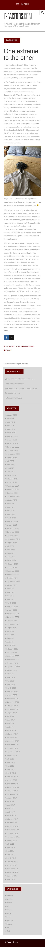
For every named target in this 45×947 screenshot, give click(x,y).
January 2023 (11, 567)
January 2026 (11, 440)
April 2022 (10, 599)
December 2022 (12, 571)
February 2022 (12, 606)
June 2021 (10, 635)
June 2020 (10, 677)
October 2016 (12, 833)
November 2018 (12, 745)
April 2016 (10, 854)
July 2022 (10, 589)
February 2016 (12, 862)
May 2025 (10, 468)
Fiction (9, 903)
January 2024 (11, 525)
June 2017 (10, 805)
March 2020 (11, 688)
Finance (9, 910)
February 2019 (12, 734)
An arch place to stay (15, 383)
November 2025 (12, 447)
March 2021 (11, 645)
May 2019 (10, 723)
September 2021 (13, 624)
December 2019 (12, 698)
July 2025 (10, 461)
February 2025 (12, 479)
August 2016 (11, 840)
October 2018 (12, 748)
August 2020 (11, 670)
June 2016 (10, 847)
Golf (8, 931)
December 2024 (12, 486)
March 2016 (11, 858)
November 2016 (12, 830)
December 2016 (12, 826)
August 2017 (11, 798)
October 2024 (12, 493)
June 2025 (10, 464)
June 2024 (10, 507)
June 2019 (10, 720)
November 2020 (12, 659)
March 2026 (11, 433)
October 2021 (12, 620)
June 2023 (10, 550)
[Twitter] (11, 337)
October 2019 (12, 706)
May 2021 (10, 638)
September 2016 (13, 837)
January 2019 (11, 737)
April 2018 (10, 769)
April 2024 (10, 514)
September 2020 (13, 667)
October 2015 (12, 876)
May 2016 (10, 851)
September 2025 (13, 454)
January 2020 (11, 695)
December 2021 (12, 613)
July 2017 (10, 801)
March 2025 (11, 475)
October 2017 (12, 791)
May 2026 (10, 426)
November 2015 (12, 872)
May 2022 (10, 596)
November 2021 (12, 617)
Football (9, 920)
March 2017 (11, 815)
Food (8, 917)
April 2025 (10, 472)
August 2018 (11, 755)
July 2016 (10, 844)
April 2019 (10, 727)
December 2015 (12, 869)
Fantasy (9, 895)
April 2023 (10, 557)
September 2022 (13, 581)
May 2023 (10, 553)
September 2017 (13, 794)
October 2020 (12, 663)
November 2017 (12, 787)
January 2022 (11, 610)
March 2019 (11, 730)
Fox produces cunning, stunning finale (22, 388)
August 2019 (11, 713)
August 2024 (11, 500)
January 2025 (11, 482)
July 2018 (10, 759)
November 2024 (12, 489)
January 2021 (11, 652)
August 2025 (11, 457)
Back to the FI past (14, 398)
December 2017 (12, 784)
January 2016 (11, 865)
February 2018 (12, 776)
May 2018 (10, 766)
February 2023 (12, 564)
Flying (8, 913)
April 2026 (10, 429)
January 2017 (11, 823)
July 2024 (10, 503)
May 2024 (10, 511)
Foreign (9, 924)
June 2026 (10, 422)
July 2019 (10, 716)
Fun (7, 927)
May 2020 (10, 681)
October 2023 (12, 535)
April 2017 (10, 812)
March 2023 (11, 560)
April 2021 (10, 642)
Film (8, 906)
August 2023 (11, 542)
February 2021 (12, 649)
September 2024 (13, 496)
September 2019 (13, 709)
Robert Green (28, 346)
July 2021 (10, 631)
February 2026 (12, 436)
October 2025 (12, 450)
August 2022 (11, 585)
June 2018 (10, 762)
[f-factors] (18, 15)
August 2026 (11, 415)
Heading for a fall (13, 393)
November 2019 (12, 702)
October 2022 (12, 578)
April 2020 (10, 684)
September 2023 (13, 539)
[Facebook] (6, 337)
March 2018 (11, 773)
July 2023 (10, 546)
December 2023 (12, 528)
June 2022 (10, 592)
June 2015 (10, 879)
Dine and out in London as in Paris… (20, 379)
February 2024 (12, 521)
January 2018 (11, 780)
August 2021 (11, 628)
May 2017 (10, 808)
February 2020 (12, 691)
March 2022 (11, 603)
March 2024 (11, 518)
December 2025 (12, 443)
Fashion (11, 40)
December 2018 (12, 741)
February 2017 (12, 819)
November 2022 (12, 574)
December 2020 (12, 656)
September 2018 (13, 752)
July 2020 (10, 674)
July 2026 (10, 418)
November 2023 (12, 532)
